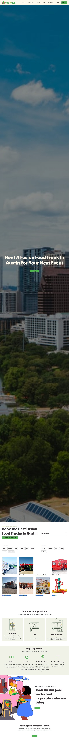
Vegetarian (44, 551)
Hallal (56, 548)
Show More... (11, 551)
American (10, 548)
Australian (22, 548)
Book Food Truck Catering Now (10, 537)
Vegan (61, 548)
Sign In (57, 2)
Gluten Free (50, 548)
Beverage (32, 548)
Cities (6, 524)
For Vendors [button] (50, 2)
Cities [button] (23, 2)
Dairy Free (43, 548)
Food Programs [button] (30, 2)
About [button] (44, 2)
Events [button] (38, 2)
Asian (16, 548)
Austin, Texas (45, 533)
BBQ (27, 548)
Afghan (4, 548)
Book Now (64, 2)
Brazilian (4, 551)
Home (3, 524)
